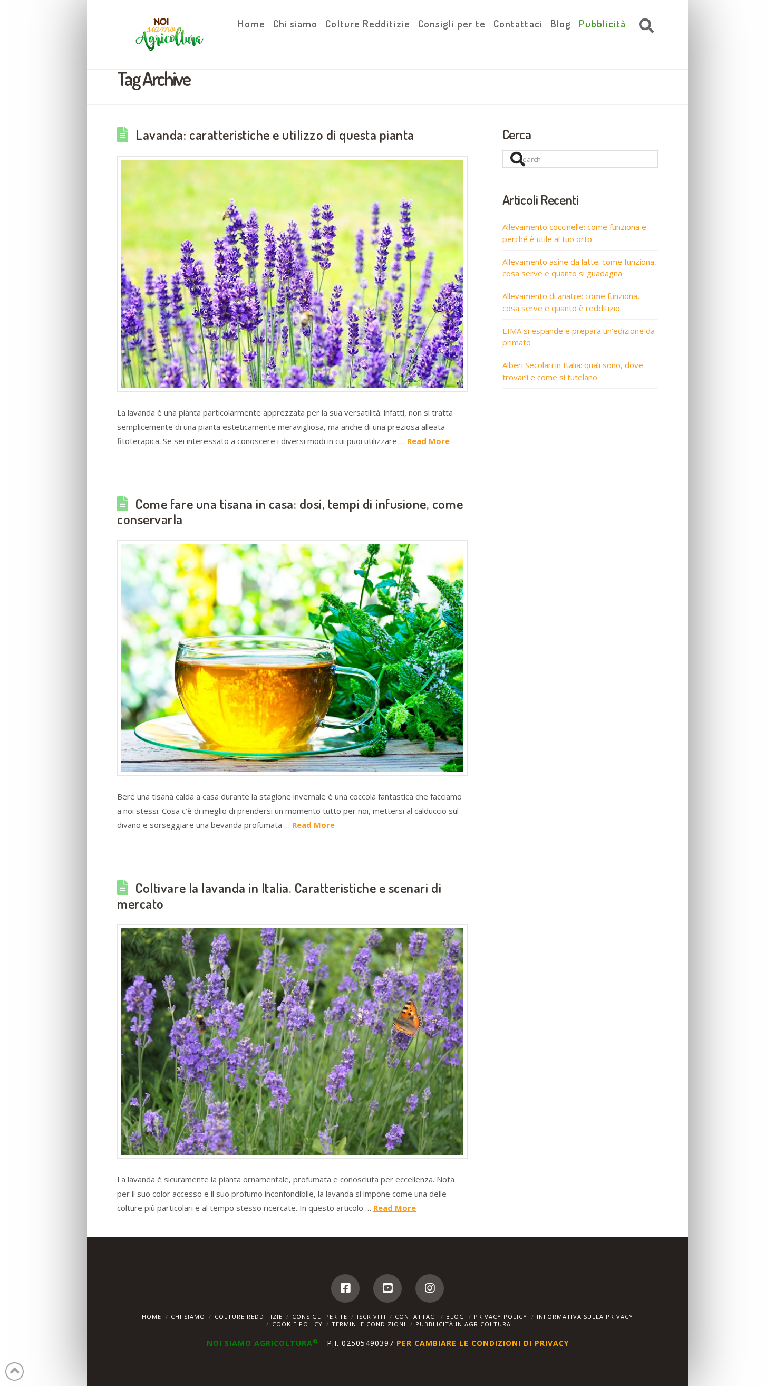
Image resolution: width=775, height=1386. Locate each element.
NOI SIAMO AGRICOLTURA (262, 1343)
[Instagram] (429, 1288)
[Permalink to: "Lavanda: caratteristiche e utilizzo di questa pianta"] (292, 274)
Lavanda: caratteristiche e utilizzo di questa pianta (274, 134)
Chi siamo (188, 1317)
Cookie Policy (297, 1324)
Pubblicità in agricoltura (463, 1324)
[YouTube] (387, 1288)
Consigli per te (319, 1317)
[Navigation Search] (643, 26)
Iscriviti (371, 1317)
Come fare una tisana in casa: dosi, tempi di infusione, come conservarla (290, 511)
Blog (455, 1317)
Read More (428, 441)
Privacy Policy (500, 1317)
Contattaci (416, 1317)
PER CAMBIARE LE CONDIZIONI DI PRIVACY (482, 1343)
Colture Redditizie (249, 1317)
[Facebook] (345, 1288)
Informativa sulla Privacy (585, 1317)
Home (151, 1317)
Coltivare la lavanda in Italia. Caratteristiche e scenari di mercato (279, 895)
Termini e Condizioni (369, 1324)
